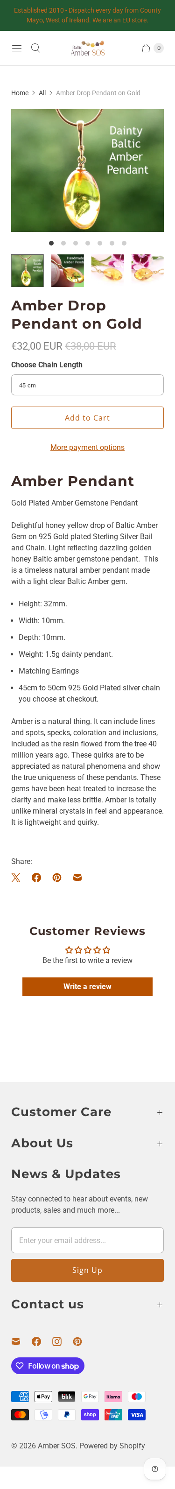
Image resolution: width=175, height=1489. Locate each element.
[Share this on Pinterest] (57, 877)
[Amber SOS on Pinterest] (83, 1341)
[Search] (35, 48)
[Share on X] (18, 877)
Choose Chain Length (47, 364)
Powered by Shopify (112, 1445)
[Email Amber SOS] (21, 1341)
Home (19, 93)
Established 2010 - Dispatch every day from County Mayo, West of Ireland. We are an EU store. (87, 15)
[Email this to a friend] (77, 877)
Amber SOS (57, 1445)
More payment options (87, 447)
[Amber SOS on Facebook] (42, 1341)
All (42, 93)
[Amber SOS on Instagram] (62, 1341)
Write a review (87, 986)
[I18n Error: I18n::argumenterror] (27, 270)
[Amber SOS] (87, 48)
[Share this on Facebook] (36, 877)
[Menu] (16, 48)
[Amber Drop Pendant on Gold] (87, 170)
